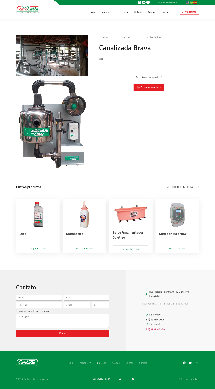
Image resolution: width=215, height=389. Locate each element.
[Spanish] (195, 2)
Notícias (138, 12)
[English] (188, 2)
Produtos (105, 12)
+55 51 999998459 (168, 2)
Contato (166, 12)
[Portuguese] (191, 2)
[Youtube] (144, 2)
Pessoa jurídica (43, 311)
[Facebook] (139, 2)
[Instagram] (148, 2)
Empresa (124, 12)
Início (92, 12)
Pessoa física (25, 311)
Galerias (152, 12)
